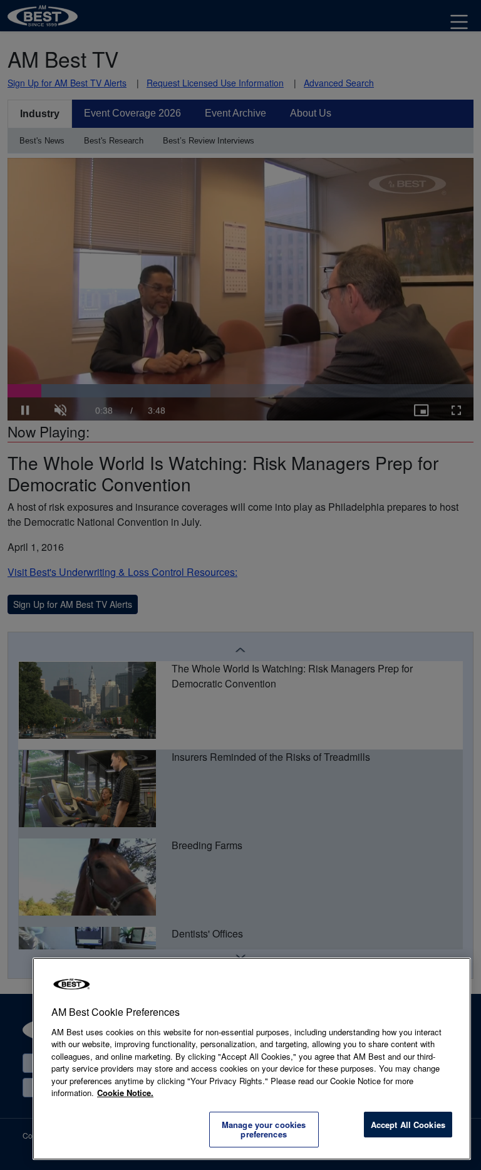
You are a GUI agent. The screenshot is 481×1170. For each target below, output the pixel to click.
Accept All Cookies (408, 1125)
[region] (252, 1059)
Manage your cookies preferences (264, 1130)
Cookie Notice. (125, 1093)
